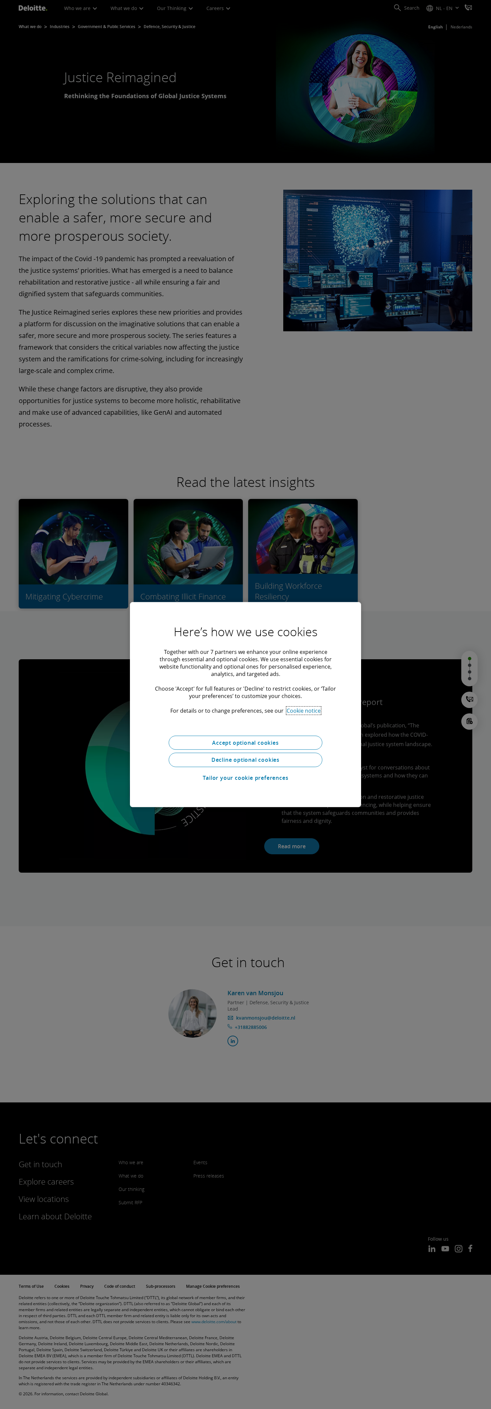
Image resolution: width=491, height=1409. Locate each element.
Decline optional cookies (245, 759)
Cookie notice (304, 710)
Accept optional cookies (245, 742)
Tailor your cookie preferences (246, 777)
